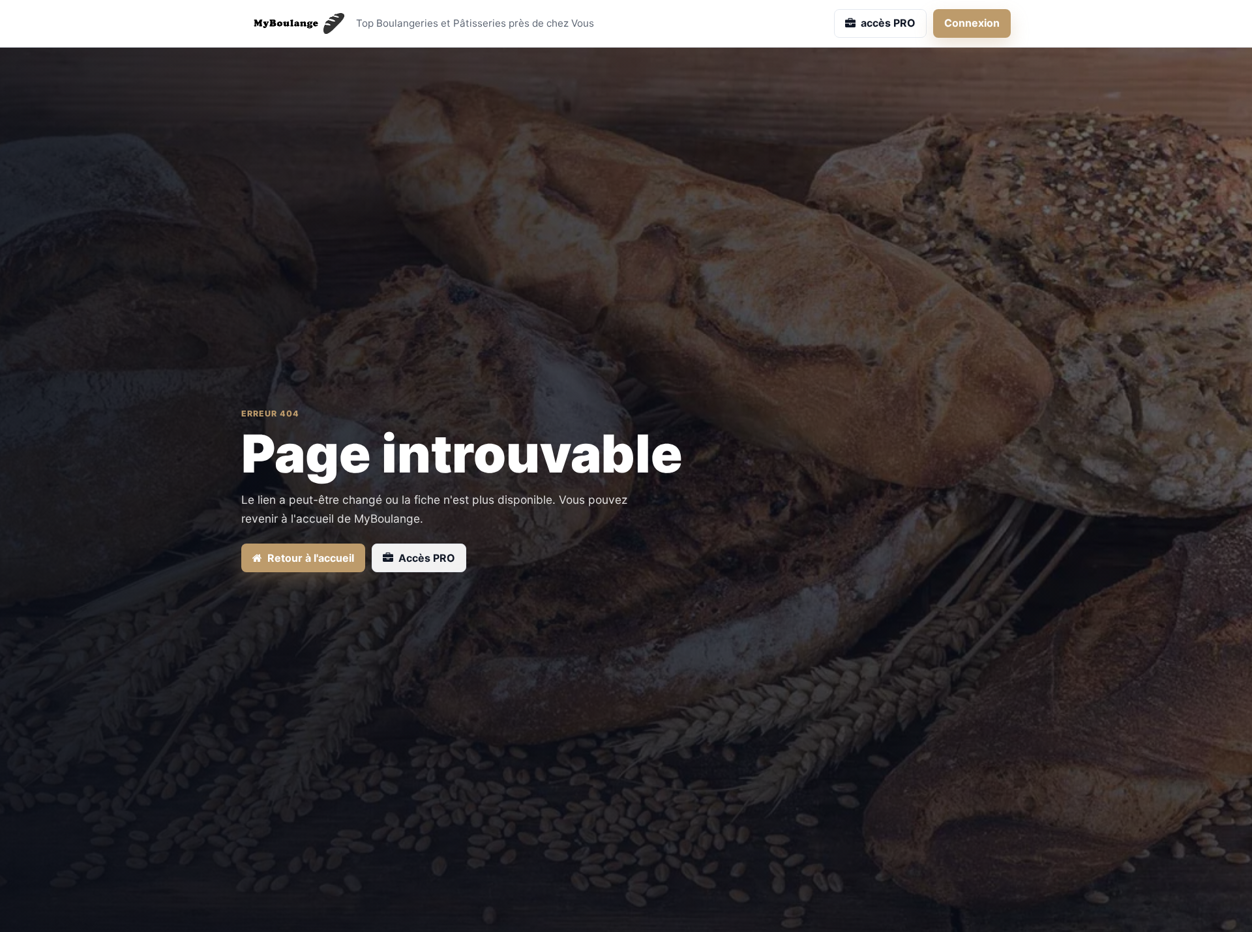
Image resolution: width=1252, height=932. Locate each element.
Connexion (972, 22)
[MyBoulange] (293, 23)
